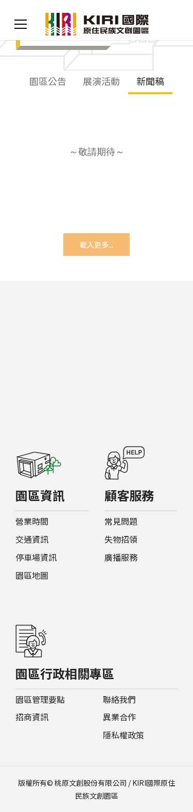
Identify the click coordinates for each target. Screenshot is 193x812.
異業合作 (119, 717)
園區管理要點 (40, 699)
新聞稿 (150, 81)
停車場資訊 (36, 557)
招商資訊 (31, 717)
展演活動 (101, 81)
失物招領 (120, 539)
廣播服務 (120, 557)
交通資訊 (31, 539)
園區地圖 (31, 575)
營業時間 (31, 521)
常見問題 (120, 521)
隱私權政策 (123, 735)
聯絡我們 (119, 699)
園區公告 (47, 81)
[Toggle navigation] (20, 24)
